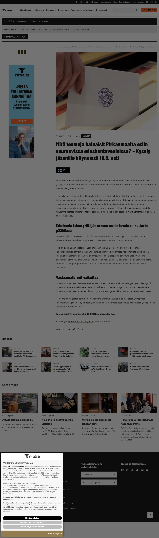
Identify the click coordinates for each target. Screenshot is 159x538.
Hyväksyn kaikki (32, 518)
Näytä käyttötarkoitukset (32, 527)
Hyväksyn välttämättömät (32, 522)
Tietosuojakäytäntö (54, 534)
